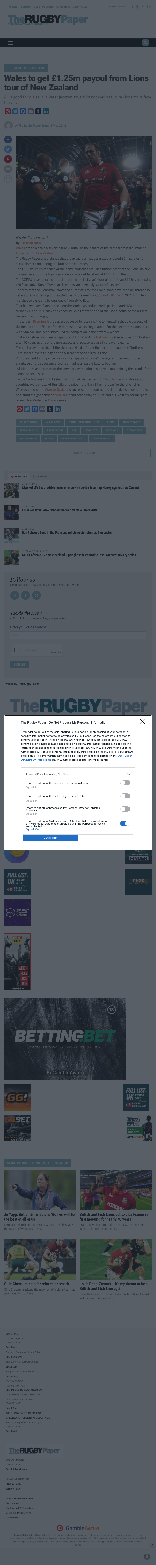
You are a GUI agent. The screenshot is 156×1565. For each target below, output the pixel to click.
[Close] (143, 722)
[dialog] (78, 782)
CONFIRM (51, 837)
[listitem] (78, 774)
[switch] (125, 782)
